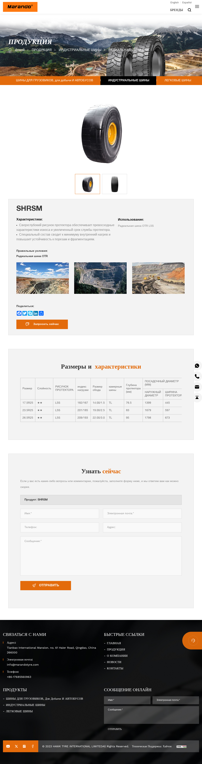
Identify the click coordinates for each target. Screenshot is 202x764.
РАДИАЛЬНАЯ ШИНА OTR (128, 50)
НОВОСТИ (114, 662)
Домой (20, 50)
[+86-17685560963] (197, 366)
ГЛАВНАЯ (114, 643)
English (174, 3)
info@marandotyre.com (23, 665)
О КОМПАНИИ (117, 655)
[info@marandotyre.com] (197, 387)
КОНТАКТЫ (115, 668)
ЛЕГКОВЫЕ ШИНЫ (178, 80)
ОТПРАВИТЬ (49, 585)
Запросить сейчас (46, 324)
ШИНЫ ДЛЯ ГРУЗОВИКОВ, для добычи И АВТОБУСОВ (54, 80)
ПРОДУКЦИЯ (42, 50)
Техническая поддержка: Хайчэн (152, 746)
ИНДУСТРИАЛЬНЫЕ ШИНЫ (80, 50)
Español (187, 3)
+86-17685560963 (19, 677)
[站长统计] (181, 746)
